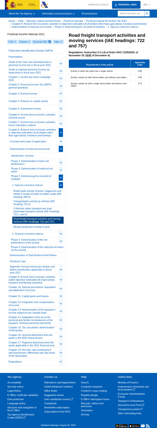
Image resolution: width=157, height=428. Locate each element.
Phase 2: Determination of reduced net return (32, 170)
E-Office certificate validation (22, 395)
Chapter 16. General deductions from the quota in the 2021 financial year (31, 336)
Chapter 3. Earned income (23, 93)
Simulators (87, 410)
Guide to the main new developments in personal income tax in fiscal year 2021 (30, 63)
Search (85, 382)
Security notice (15, 386)
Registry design (89, 395)
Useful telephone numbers (58, 386)
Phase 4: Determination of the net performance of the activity (29, 241)
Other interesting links (129, 413)
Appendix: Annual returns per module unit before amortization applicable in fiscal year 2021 (32, 269)
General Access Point (129, 405)
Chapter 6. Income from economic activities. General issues (32, 116)
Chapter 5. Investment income (25, 108)
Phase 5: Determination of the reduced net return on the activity (37, 248)
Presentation (15, 57)
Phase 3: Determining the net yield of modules (80, 27)
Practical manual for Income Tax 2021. (107, 21)
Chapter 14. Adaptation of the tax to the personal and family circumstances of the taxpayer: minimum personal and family (31, 320)
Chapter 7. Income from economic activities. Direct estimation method (32, 123)
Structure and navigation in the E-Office (21, 409)
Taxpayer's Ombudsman (131, 401)
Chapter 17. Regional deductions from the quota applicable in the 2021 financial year (32, 344)
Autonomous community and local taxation (133, 388)
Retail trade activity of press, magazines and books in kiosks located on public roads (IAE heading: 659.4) (37, 194)
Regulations (15, 361)
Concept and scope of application (28, 141)
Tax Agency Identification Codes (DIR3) (20, 416)
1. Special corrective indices (123, 27)
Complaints (50, 403)
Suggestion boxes (54, 395)
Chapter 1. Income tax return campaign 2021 (30, 78)
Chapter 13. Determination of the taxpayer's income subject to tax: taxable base (32, 311)
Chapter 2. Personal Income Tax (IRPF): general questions (30, 86)
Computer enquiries (91, 386)
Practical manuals (73, 21)
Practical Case (18, 261)
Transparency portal (128, 409)
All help (85, 414)
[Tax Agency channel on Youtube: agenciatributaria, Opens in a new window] (143, 426)
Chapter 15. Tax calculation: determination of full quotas (31, 329)
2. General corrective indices (27, 233)
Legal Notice (14, 391)
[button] (147, 4)
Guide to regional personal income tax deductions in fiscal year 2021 (29, 71)
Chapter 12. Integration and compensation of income (31, 303)
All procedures (89, 13)
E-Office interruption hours (95, 399)
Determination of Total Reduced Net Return (33, 255)
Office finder (50, 391)
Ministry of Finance (128, 382)
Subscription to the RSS (57, 411)
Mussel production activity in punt (31, 227)
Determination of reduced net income (32, 27)
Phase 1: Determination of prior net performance (30, 162)
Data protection (15, 399)
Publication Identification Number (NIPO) (31, 50)
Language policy (16, 403)
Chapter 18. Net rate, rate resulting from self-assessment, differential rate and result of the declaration (32, 353)
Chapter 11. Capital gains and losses (29, 296)
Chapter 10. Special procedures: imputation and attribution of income (32, 288)
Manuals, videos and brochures (44, 21)
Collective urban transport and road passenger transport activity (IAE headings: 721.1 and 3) (36, 211)
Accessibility (14, 382)
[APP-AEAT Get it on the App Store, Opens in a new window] (134, 425)
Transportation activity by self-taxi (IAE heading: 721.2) (34, 202)
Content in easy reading (94, 391)
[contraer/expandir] (61, 64)
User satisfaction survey (57, 399)
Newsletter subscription (57, 407)
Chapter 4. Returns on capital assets (28, 101)
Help (20, 21)
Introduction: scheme (22, 155)
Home (12, 21)
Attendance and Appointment (60, 382)
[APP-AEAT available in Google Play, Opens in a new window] (121, 425)
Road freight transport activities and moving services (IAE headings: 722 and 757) (36, 220)
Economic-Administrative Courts (131, 395)
